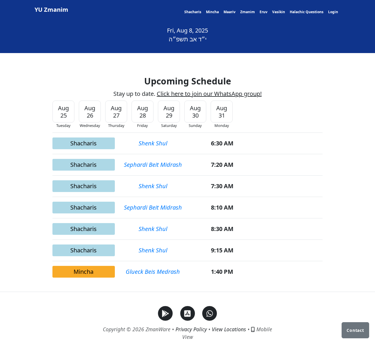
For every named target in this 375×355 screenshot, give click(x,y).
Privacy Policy (191, 329)
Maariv (230, 11)
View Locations (229, 329)
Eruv (263, 11)
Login (333, 11)
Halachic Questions (306, 11)
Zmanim (247, 11)
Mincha (212, 11)
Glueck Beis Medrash (153, 272)
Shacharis (192, 11)
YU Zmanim (51, 9)
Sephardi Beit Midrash (153, 165)
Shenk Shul (153, 143)
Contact (355, 330)
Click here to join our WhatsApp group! (209, 94)
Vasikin (278, 11)
